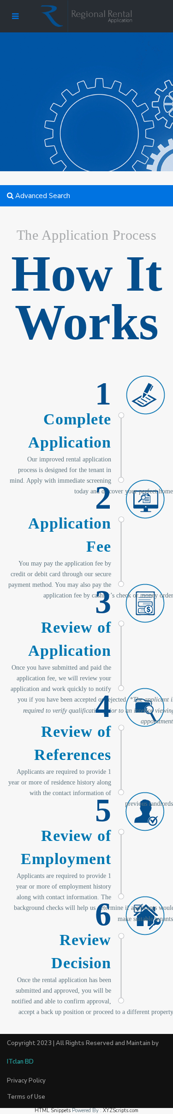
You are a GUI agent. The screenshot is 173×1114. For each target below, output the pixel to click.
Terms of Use (26, 1097)
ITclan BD (20, 1062)
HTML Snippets (53, 1110)
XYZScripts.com (120, 1110)
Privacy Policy (26, 1081)
